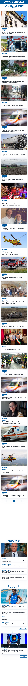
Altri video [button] (23, 656)
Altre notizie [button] (23, 582)
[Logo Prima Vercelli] (14, 2)
